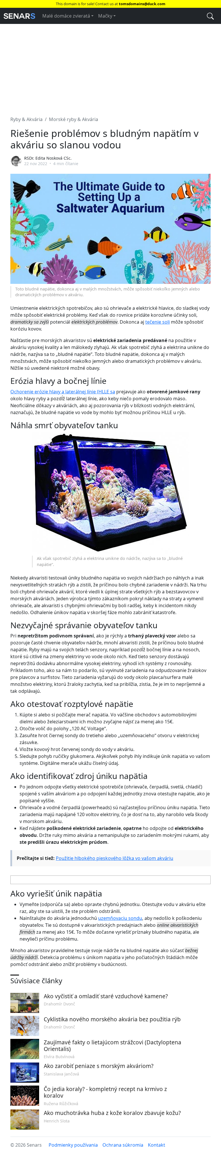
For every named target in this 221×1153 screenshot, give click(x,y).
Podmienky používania (73, 1145)
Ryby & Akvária (26, 119)
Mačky (105, 16)
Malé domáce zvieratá (66, 16)
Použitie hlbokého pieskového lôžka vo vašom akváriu (114, 858)
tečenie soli (157, 322)
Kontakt (156, 1145)
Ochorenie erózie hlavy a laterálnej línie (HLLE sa (62, 391)
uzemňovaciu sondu (120, 918)
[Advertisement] (110, 66)
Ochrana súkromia (122, 1145)
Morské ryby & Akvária (73, 119)
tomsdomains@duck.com (142, 3)
